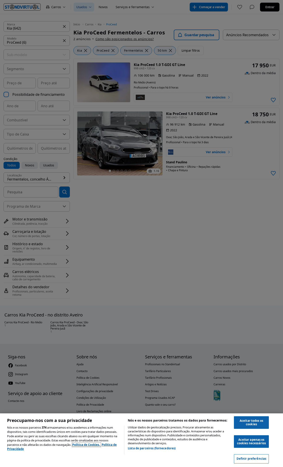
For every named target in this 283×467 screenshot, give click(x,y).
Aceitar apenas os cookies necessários (251, 441)
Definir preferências (251, 459)
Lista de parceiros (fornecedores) (152, 448)
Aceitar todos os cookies (251, 422)
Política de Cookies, (86, 445)
